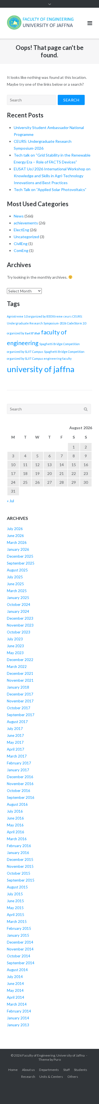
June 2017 (15, 735)
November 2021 (20, 680)
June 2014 (15, 983)
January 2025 (18, 597)
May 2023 (15, 653)
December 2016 (20, 777)
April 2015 (15, 914)
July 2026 (15, 529)
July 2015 (15, 894)
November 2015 (20, 866)
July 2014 (15, 976)
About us (28, 1070)
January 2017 (18, 770)
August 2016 (17, 804)
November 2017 (20, 701)
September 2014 (20, 963)
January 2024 (18, 611)
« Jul (10, 500)
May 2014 (15, 990)
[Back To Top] (85, 1090)
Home (13, 1070)
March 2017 (17, 756)
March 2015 (17, 921)
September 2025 (20, 563)
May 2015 (15, 908)
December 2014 (20, 942)
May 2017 (15, 742)
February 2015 (19, 928)
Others (72, 1077)
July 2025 (15, 577)
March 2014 (17, 1004)
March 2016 (17, 839)
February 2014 (19, 1011)
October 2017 (18, 708)
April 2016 (15, 832)
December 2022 (20, 659)
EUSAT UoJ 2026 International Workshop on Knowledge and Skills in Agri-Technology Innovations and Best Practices (52, 175)
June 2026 (15, 535)
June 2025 (15, 584)
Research (28, 1077)
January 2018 (18, 687)
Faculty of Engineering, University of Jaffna (53, 1055)
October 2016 (18, 790)
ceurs (68, 316)
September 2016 (20, 797)
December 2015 (20, 859)
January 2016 (18, 852)
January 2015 (18, 935)
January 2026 (18, 549)
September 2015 (20, 880)
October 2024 (18, 604)
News (19, 216)
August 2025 (17, 570)
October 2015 (18, 873)
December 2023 (20, 618)
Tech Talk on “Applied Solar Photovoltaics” (50, 189)
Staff (66, 1070)
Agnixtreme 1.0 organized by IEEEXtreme (35, 316)
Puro (57, 1059)
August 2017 (17, 721)
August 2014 (17, 970)
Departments (49, 1070)
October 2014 (18, 956)
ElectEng (21, 229)
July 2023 (15, 639)
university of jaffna (41, 369)
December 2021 (20, 673)
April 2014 (15, 997)
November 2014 (20, 949)
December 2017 (20, 694)
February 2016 (19, 846)
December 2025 (20, 556)
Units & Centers (51, 1077)
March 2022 (17, 666)
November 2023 (20, 625)
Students (80, 1070)
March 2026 (17, 542)
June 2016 (15, 818)
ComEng (21, 250)
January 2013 (18, 1025)
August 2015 (17, 887)
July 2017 (15, 728)
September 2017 (20, 715)
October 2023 (18, 632)
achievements (26, 223)
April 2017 (15, 749)
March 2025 (17, 591)
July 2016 (15, 811)
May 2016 (15, 825)
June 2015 (15, 901)
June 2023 (15, 646)
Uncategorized (26, 236)
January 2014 (18, 1018)
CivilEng (21, 243)
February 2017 (19, 763)
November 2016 (20, 783)
